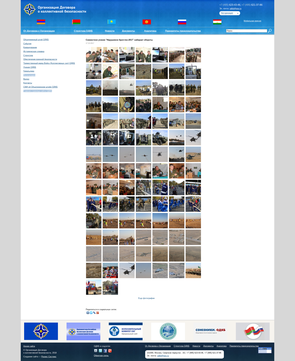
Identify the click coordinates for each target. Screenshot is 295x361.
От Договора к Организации (39, 31)
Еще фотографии (146, 298)
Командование (30, 47)
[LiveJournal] (94, 313)
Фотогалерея (29, 75)
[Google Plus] (97, 313)
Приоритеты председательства (183, 31)
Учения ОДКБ (29, 67)
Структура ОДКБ (83, 31)
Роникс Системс (48, 356)
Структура (28, 55)
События (27, 43)
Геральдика (28, 71)
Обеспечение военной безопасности (40, 59)
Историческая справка (33, 51)
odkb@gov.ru (235, 8)
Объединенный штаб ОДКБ (36, 39)
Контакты (27, 83)
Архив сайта (29, 346)
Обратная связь (101, 355)
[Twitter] (91, 313)
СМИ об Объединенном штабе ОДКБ (40, 87)
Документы (128, 31)
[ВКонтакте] (88, 313)
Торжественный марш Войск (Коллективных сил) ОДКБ (49, 63)
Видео (26, 79)
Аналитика (150, 31)
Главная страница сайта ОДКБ (37, 91)
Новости (109, 31)
